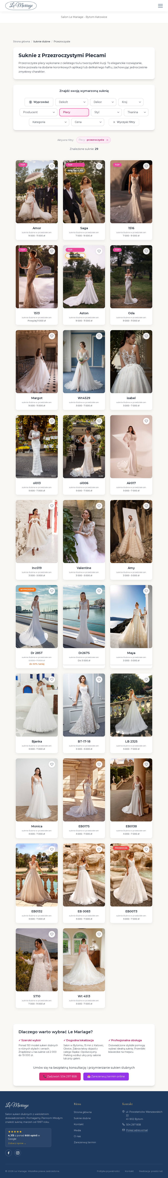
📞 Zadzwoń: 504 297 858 (60, 1076)
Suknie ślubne (82, 1118)
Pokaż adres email (137, 1130)
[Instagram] (17, 1153)
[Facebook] (8, 1153)
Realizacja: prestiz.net (151, 1171)
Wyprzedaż (41, 102)
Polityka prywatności (108, 1171)
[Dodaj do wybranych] (52, 166)
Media (77, 1130)
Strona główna (83, 1112)
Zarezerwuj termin (85, 1142)
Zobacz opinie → (17, 1143)
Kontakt (79, 1124)
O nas (77, 1136)
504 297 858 (133, 1124)
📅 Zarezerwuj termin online (106, 1076)
